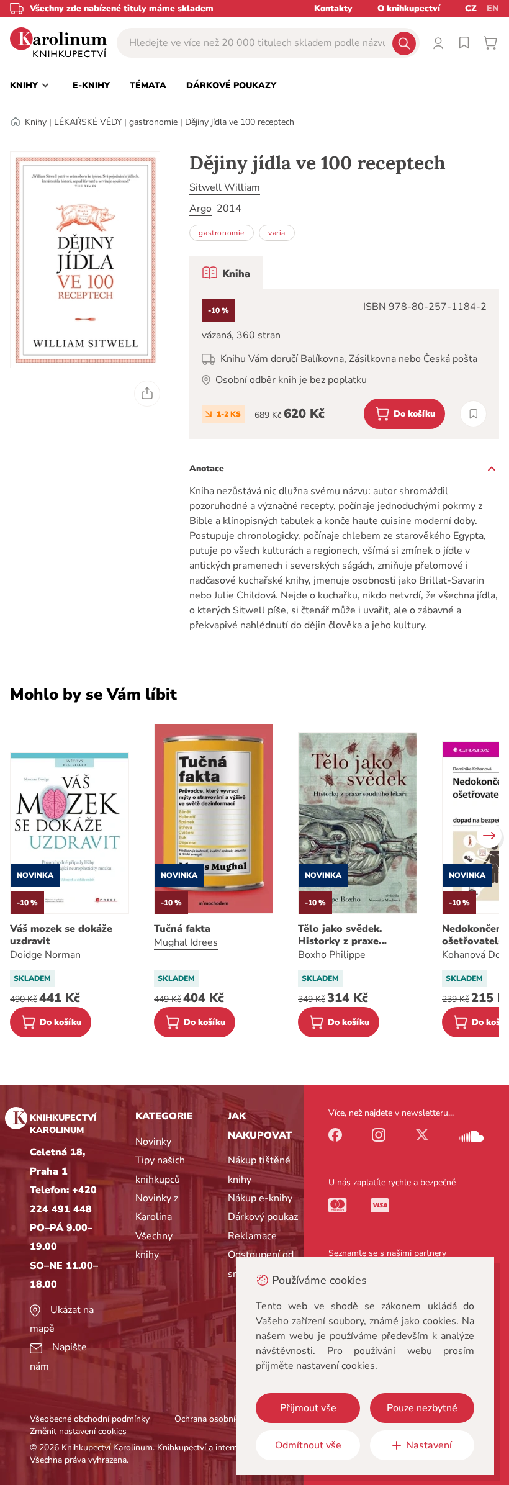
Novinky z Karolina (156, 1207)
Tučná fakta (182, 929)
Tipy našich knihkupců (160, 1169)
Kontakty (333, 8)
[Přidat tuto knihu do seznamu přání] (473, 413)
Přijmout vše (308, 1408)
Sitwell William (224, 187)
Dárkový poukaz (263, 1217)
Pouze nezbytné (422, 1408)
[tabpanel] (344, 364)
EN (493, 8)
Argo (200, 208)
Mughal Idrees (186, 942)
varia (277, 233)
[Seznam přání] (464, 43)
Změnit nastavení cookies (78, 1431)
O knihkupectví (408, 8)
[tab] (226, 272)
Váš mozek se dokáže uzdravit (61, 935)
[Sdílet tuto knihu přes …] (147, 394)
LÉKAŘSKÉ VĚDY (88, 122)
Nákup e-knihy (260, 1198)
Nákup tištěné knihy (259, 1169)
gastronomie (153, 122)
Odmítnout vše (308, 1445)
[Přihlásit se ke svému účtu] (438, 43)
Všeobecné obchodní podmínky (90, 1419)
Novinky (153, 1142)
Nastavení (429, 1445)
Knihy (36, 122)
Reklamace (252, 1236)
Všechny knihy (154, 1245)
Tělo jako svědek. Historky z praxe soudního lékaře (340, 935)
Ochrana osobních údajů (221, 1419)
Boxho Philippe (332, 955)
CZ (471, 8)
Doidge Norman (45, 955)
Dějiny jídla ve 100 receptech (239, 122)
